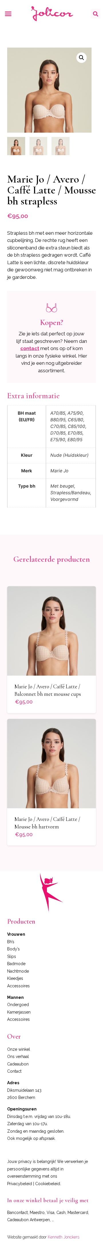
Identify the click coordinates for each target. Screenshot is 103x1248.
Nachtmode (18, 971)
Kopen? (51, 322)
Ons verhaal (18, 1056)
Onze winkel (18, 1049)
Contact (14, 1071)
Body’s (13, 949)
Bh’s (10, 941)
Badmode (16, 963)
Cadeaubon (18, 1064)
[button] (8, 13)
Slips (11, 956)
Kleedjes (15, 978)
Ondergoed (18, 1004)
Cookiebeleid (47, 1183)
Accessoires (18, 986)
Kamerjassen (19, 1012)
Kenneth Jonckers (63, 1237)
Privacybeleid (19, 1183)
